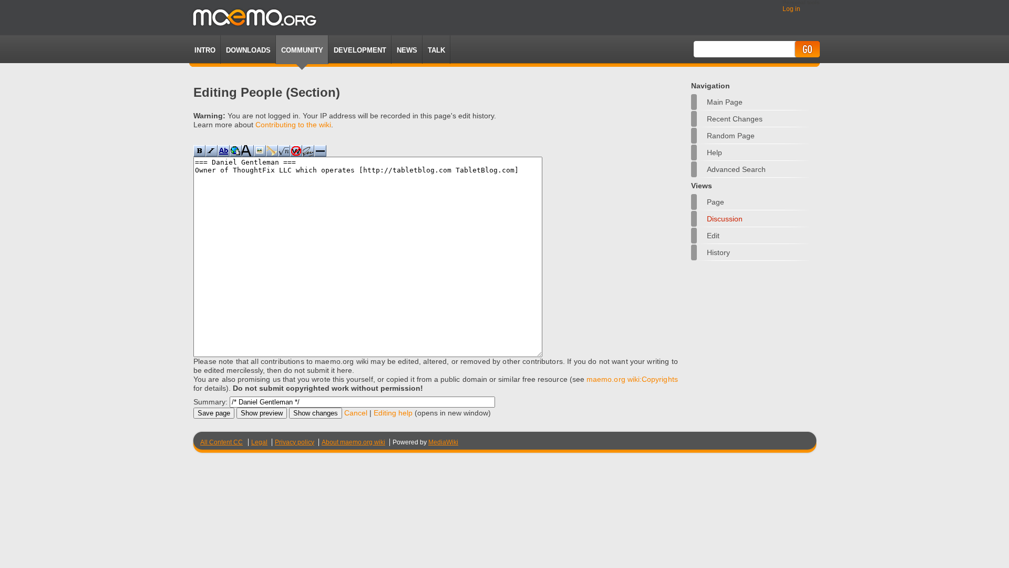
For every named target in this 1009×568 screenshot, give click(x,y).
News (407, 50)
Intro (204, 50)
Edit (713, 235)
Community (302, 50)
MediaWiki (443, 442)
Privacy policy (294, 442)
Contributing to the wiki (293, 124)
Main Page (725, 102)
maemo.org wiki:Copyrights (632, 379)
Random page (731, 135)
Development (360, 50)
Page (715, 202)
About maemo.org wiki (353, 442)
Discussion (725, 219)
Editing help (393, 413)
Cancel (355, 413)
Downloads (248, 50)
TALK (436, 50)
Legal (259, 442)
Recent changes (735, 119)
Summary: (210, 402)
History (718, 252)
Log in (791, 9)
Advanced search (736, 169)
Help (714, 152)
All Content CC (221, 442)
